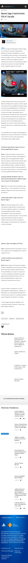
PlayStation (9, 6)
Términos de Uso (18, 548)
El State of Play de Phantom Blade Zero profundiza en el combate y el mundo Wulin (21, 425)
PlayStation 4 (11, 318)
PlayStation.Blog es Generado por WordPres (6, 557)
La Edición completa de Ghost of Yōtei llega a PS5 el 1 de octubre (20, 504)
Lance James (9, 40)
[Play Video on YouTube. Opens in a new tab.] (24, 36)
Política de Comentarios (17, 551)
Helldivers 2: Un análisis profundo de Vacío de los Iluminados (20, 438)
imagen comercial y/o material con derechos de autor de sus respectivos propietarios (13, 540)
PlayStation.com (5, 548)
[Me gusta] (24, 418)
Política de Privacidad (7, 551)
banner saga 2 (4, 318)
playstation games (20, 318)
